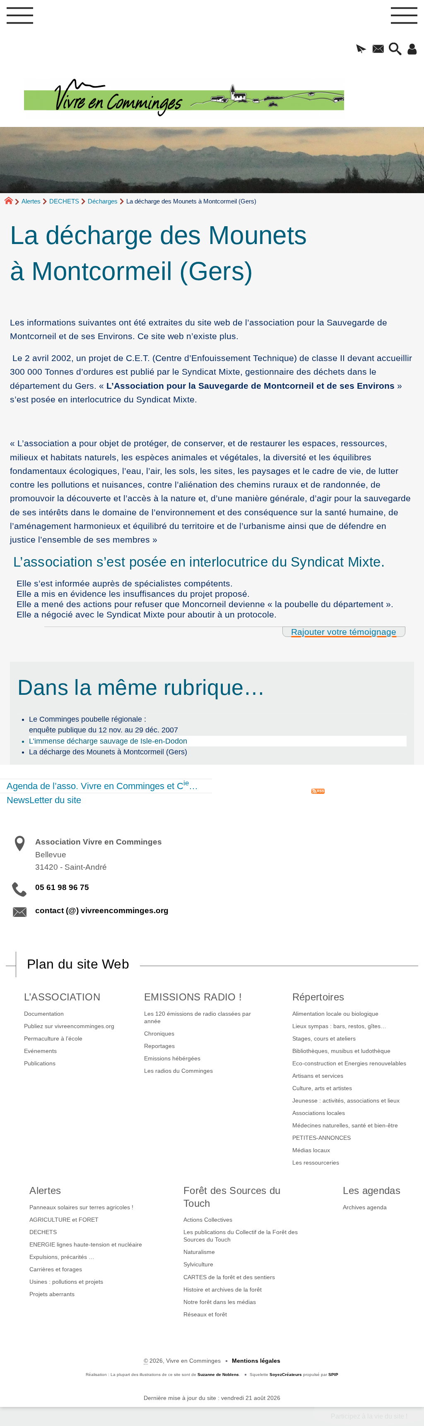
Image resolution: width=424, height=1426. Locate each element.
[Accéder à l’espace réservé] (412, 49)
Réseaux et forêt (205, 1314)
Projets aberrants (52, 1294)
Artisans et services (317, 1075)
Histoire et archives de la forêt (222, 1289)
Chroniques (159, 1033)
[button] (361, 49)
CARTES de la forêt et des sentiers (229, 1277)
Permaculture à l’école (53, 1038)
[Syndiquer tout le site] (318, 790)
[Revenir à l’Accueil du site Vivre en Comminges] (224, 98)
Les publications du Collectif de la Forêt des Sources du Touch (240, 1236)
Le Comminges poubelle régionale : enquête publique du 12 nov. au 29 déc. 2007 (103, 724)
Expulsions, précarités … (61, 1257)
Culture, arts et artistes (322, 1088)
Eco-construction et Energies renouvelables (349, 1063)
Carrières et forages (55, 1269)
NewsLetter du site (44, 800)
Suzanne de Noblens (218, 1374)
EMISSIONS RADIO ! (193, 997)
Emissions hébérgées (172, 1058)
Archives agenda (365, 1207)
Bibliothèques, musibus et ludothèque (341, 1051)
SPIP (333, 1374)
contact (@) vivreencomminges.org (102, 910)
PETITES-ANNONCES (321, 1137)
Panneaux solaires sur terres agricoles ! (81, 1207)
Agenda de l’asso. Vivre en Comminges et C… (102, 785)
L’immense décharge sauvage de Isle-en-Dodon (108, 741)
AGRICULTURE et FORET (64, 1219)
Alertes (31, 201)
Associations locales (318, 1113)
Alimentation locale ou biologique (335, 1013)
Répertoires (318, 997)
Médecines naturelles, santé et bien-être (345, 1125)
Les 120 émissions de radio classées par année (197, 1017)
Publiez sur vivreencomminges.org (69, 1026)
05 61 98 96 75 (62, 887)
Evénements (40, 1051)
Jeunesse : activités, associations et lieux (346, 1100)
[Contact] (378, 49)
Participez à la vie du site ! (369, 1416)
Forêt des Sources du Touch (231, 1197)
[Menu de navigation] (20, 18)
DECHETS (64, 201)
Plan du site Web (78, 964)
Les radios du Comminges (178, 1070)
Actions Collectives (207, 1219)
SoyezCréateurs (286, 1374)
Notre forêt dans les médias (219, 1302)
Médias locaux (311, 1150)
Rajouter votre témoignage (343, 631)
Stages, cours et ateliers (324, 1038)
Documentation (44, 1013)
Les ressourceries (315, 1162)
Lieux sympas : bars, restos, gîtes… (339, 1026)
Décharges (103, 201)
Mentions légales (256, 1360)
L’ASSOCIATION (62, 997)
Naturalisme (199, 1252)
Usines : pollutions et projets (66, 1281)
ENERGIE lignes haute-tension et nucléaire (85, 1244)
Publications (39, 1063)
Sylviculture (198, 1264)
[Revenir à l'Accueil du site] (12, 201)
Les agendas (371, 1190)
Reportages (159, 1046)
